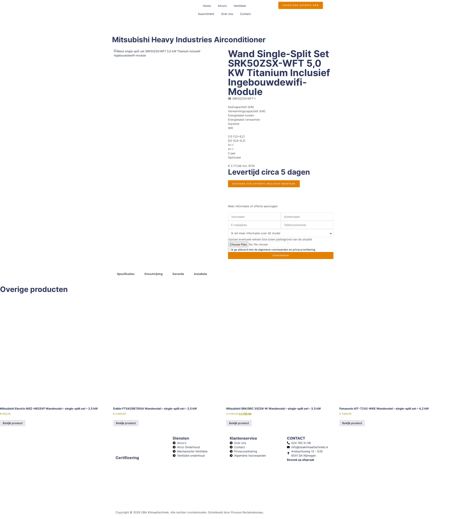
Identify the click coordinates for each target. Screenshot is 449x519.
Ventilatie (240, 6)
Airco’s (222, 6)
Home (207, 6)
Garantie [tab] (178, 274)
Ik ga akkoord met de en (273, 249)
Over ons (227, 14)
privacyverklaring (304, 249)
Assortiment (206, 14)
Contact (245, 14)
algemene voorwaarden (273, 249)
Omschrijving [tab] (153, 274)
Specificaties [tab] (126, 274)
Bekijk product (13, 423)
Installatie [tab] (200, 274)
